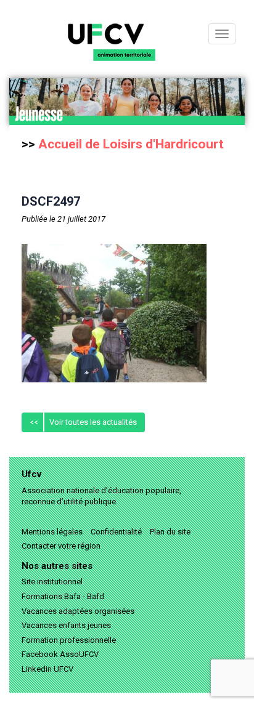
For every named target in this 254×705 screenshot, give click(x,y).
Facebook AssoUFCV (60, 654)
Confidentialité (116, 531)
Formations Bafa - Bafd (63, 596)
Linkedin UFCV (47, 669)
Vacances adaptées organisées (78, 611)
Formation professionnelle (69, 640)
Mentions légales (52, 531)
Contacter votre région (61, 545)
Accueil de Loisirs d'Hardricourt (131, 144)
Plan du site (170, 531)
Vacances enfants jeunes (66, 625)
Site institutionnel (52, 581)
